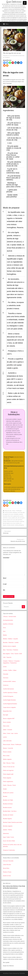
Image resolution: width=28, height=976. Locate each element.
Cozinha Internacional (8, 689)
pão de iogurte (21, 517)
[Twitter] (7, 62)
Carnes (5, 666)
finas (9, 516)
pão (16, 517)
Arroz (4, 627)
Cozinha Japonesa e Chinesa (10, 692)
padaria (13, 517)
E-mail (5, 584)
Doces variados (7, 722)
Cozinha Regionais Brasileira (10, 703)
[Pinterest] (12, 62)
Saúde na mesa (7, 875)
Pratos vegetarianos (8, 781)
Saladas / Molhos (7, 829)
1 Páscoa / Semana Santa (9, 616)
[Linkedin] (15, 62)
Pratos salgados (7, 777)
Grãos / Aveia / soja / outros (10, 733)
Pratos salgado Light (8, 774)
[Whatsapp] (10, 62)
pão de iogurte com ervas (9, 519)
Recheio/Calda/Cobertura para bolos (12, 822)
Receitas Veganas (7, 818)
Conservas (5, 685)
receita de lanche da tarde (13, 521)
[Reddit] (4, 65)
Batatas (5, 635)
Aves (4, 631)
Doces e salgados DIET (9, 718)
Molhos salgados (7, 759)
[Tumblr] (18, 62)
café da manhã (8, 512)
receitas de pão (10, 525)
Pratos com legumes (8, 770)
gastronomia (16, 516)
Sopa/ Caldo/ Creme (8, 837)
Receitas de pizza (7, 807)
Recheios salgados (7, 826)
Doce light (5, 715)
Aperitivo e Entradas (8, 624)
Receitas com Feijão (8, 800)
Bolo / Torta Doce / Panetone (10, 650)
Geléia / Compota (7, 729)
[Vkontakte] (21, 62)
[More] (7, 65)
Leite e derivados (7, 740)
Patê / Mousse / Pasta (8, 763)
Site (4, 590)
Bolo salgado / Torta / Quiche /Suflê (12, 653)
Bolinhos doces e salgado (9, 646)
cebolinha (14, 512)
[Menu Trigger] (25, 3)
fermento (5, 516)
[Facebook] (4, 62)
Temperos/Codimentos (9, 850)
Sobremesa (6, 833)
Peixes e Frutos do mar (8, 766)
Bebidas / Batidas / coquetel (10, 638)
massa (9, 517)
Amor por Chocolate (8, 861)
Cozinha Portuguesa (8, 696)
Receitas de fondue (8, 803)
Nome (5, 578)
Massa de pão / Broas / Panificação (13, 510)
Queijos (5, 789)
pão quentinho (18, 519)
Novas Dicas (6, 868)
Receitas (5, 796)
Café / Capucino (7, 657)
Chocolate (5, 674)
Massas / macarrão (8, 748)
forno (12, 516)
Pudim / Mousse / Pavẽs (9, 785)
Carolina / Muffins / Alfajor (10, 670)
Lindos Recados (7, 864)
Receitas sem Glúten (8, 815)
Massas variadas (7, 752)
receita (4, 521)
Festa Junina (6, 726)
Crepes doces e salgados (9, 707)
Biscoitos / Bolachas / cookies (11, 642)
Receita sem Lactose (8, 792)
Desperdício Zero (7, 711)
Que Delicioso (14, 1)
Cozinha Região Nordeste (9, 700)
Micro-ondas (6, 755)
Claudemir (7, 57)
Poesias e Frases (7, 872)
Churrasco (5, 677)
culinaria (21, 514)
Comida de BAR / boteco (9, 681)
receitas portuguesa (19, 525)
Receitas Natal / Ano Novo (9, 811)
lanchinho (5, 517)
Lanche (21, 516)
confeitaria (15, 514)
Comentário (6, 557)
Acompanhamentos (8, 620)
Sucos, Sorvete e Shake (9, 840)
